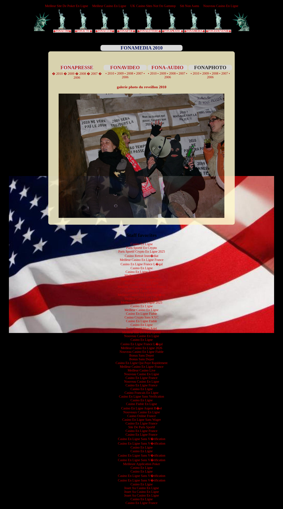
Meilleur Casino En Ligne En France (141, 286)
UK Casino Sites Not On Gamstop (153, 6)
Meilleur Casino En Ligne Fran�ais (141, 295)
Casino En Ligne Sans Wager (141, 419)
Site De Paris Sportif (141, 427)
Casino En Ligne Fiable (141, 313)
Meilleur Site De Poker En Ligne (66, 6)
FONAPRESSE (76, 67)
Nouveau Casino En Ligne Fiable (141, 351)
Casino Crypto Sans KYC (142, 317)
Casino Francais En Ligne (141, 392)
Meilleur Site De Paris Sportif (141, 332)
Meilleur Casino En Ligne (109, 6)
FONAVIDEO (125, 67)
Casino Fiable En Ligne (141, 404)
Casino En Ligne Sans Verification (141, 396)
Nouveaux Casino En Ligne (141, 412)
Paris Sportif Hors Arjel (141, 328)
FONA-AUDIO (167, 67)
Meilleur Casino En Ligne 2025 (141, 302)
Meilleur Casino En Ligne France (141, 260)
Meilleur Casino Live (141, 370)
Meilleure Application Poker (141, 464)
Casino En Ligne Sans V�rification (141, 439)
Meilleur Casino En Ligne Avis (141, 279)
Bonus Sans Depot (141, 355)
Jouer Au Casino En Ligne (141, 488)
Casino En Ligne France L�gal (142, 264)
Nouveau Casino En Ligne (220, 6)
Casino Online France (141, 416)
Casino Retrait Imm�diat (141, 256)
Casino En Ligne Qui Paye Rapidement (141, 363)
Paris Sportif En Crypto (141, 248)
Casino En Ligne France (141, 272)
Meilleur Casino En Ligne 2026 (141, 348)
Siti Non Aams (189, 6)
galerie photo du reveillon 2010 (141, 87)
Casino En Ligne (142, 244)
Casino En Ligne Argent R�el (141, 408)
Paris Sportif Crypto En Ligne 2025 (141, 251)
